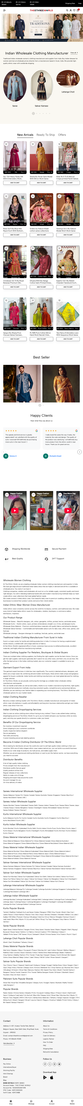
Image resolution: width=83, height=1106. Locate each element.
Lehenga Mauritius (73, 889)
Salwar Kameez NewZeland (50, 869)
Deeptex (54, 915)
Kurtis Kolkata (71, 831)
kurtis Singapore (50, 818)
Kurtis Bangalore (19, 831)
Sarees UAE (21, 797)
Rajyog (74, 930)
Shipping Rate (48, 1049)
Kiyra (29, 934)
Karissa (26, 917)
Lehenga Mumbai (9, 899)
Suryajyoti (27, 950)
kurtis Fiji (18, 818)
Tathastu (24, 942)
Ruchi (69, 934)
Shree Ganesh (55, 957)
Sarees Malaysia (8, 795)
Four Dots (52, 970)
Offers (62, 134)
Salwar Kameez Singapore (12, 869)
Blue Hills (15, 919)
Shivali (72, 919)
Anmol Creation (40, 932)
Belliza (66, 950)
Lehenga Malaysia (9, 889)
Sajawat (21, 965)
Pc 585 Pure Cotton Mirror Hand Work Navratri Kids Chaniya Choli (40, 334)
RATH (22, 998)
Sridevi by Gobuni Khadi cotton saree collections (39, 230)
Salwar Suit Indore (54, 877)
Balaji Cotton (24, 957)
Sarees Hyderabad (21, 805)
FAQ (44, 1045)
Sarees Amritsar (63, 808)
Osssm (72, 917)
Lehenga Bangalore (34, 902)
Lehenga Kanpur (20, 902)
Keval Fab (14, 983)
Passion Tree (29, 915)
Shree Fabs (23, 970)
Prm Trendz (30, 955)
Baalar (62, 953)
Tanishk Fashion (68, 970)
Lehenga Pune (59, 899)
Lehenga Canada (31, 889)
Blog (4, 1080)
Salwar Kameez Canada (44, 866)
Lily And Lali (28, 995)
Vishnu (69, 1000)
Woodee (61, 915)
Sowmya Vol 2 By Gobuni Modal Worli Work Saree (66, 230)
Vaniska (47, 915)
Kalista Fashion (18, 930)
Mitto (37, 919)
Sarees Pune (54, 805)
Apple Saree (7, 930)
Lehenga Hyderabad (23, 899)
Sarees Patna (64, 805)
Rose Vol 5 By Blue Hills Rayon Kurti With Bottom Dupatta (13, 230)
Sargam (70, 965)
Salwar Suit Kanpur (36, 879)
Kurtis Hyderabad (21, 828)
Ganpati (46, 955)
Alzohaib (65, 972)
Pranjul (34, 950)
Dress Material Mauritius (30, 843)
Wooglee (59, 917)
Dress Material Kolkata (11, 858)
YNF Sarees (23, 934)
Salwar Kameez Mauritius (31, 869)
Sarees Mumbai (8, 805)
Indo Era (41, 917)
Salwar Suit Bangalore (51, 879)
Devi (37, 915)
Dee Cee (70, 912)
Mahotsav (55, 932)
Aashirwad (28, 965)
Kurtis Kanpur (8, 831)
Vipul (74, 934)
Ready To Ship (46, 134)
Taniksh (6, 912)
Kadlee (5, 917)
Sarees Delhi (33, 805)
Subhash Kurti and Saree (25, 912)
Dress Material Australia (59, 841)
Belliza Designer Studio (45, 972)
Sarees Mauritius (67, 795)
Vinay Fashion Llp (57, 968)
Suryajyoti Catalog (43, 993)
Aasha (52, 983)
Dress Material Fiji (27, 841)
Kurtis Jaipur (71, 828)
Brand (5, 1077)
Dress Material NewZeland (49, 843)
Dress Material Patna (25, 854)
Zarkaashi (36, 934)
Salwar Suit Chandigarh (68, 879)
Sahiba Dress (57, 965)
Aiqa (9, 968)
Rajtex (58, 930)
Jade (31, 957)
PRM (49, 912)
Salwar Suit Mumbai (10, 877)
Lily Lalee (74, 915)
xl (15, 169)
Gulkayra (37, 965)
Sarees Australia (41, 795)
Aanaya (13, 1002)
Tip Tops (49, 919)
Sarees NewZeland (9, 797)
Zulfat (47, 957)
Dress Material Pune (10, 854)
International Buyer (9, 1067)
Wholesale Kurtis (9, 624)
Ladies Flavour (8, 915)
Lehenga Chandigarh (49, 902)
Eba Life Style (15, 975)
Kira (58, 934)
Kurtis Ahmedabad (46, 831)
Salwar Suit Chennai (57, 881)
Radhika (12, 912)
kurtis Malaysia (8, 818)
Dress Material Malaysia (11, 841)
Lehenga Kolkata (22, 904)
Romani (60, 950)
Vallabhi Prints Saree (10, 934)
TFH (48, 932)
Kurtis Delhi (32, 828)
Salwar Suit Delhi (40, 877)
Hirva (47, 917)
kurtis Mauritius (62, 818)
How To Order (48, 1042)
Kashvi (63, 934)
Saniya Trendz (15, 972)
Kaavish (24, 972)
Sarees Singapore (54, 795)
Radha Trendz (67, 983)
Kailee (37, 912)
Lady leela (19, 995)
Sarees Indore (43, 805)
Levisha (16, 953)
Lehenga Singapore (58, 889)
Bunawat (6, 932)
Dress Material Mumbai (11, 851)
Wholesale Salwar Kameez (12, 629)
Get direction (8, 1043)
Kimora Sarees (51, 934)
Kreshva (52, 1000)
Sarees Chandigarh (35, 808)
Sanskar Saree (49, 930)
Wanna (52, 917)
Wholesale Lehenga (10, 633)
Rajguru (46, 1000)
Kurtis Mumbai (8, 828)
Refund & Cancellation (51, 1052)
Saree (14, 106)
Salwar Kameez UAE (68, 869)
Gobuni (62, 932)
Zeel (10, 942)
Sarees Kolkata (8, 810)
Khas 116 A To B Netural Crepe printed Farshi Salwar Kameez (67, 178)
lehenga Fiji (21, 889)
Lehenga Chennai (35, 904)
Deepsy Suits (28, 968)
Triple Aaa (39, 955)
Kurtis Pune (52, 828)
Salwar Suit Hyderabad (26, 877)
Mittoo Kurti (7, 1000)
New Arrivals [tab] (25, 134)
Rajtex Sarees (8, 993)
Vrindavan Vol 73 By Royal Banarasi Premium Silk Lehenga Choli (13, 282)
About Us (46, 1026)
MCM (42, 957)
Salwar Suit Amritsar (28, 881)
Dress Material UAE (66, 843)
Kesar (30, 942)
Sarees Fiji (19, 795)
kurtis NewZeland (9, 820)
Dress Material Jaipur (41, 854)
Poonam (20, 917)
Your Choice (7, 965)
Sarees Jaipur (74, 805)
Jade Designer (8, 985)
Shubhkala (16, 942)
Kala (11, 953)
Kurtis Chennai (8, 833)
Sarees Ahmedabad (49, 808)
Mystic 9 (22, 919)
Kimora (36, 968)
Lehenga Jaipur (8, 902)
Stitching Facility (9, 1070)
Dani (75, 965)
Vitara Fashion (19, 915)
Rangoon (43, 912)
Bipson (72, 950)
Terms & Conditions (50, 1029)
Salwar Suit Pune (67, 877)
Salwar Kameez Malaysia (11, 866)
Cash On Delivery (49, 1036)
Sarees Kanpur (9, 808)
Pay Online (7, 1064)
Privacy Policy (48, 1032)
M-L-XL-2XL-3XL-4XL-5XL (14, 221)
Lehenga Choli (68, 92)
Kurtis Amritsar (59, 831)
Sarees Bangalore (21, 808)
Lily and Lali (30, 919)
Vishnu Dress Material (10, 957)
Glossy (36, 957)
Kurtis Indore (41, 828)
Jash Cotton (52, 950)
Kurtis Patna (61, 828)
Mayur (20, 950)
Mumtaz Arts (69, 968)
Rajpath (63, 930)
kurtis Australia (38, 818)
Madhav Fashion (19, 955)
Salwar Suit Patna (9, 879)
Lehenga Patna (71, 899)
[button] (3, 39)
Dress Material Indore (62, 851)
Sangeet (21, 1000)
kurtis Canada (27, 818)
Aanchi (39, 1000)
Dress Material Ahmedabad (50, 856)
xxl (19, 169)
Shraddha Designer (25, 983)
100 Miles (12, 917)
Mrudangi (33, 917)
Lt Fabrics (30, 932)
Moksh (67, 915)
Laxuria (33, 1000)
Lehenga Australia (45, 889)
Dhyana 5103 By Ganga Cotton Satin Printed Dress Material (40, 282)
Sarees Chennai (20, 810)
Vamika (5, 922)
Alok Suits (6, 950)
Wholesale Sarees (9, 621)
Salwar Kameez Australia (61, 866)
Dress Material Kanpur (57, 854)
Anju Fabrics (64, 919)
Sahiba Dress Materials (46, 953)
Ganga (56, 953)
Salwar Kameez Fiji (27, 866)
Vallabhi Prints (61, 1000)
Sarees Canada (29, 795)
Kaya (41, 915)
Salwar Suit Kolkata (42, 881)
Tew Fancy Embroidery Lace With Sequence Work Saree (67, 334)
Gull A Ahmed (62, 955)
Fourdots (6, 975)
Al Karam (15, 970)
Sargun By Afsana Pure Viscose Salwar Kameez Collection (12, 334)
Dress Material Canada (42, 841)
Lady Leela (6, 919)
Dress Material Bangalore (11, 856)
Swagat (49, 965)
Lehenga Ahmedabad (64, 902)
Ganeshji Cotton (31, 953)
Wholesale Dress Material (12, 626)
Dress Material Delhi (46, 851)
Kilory (14, 968)
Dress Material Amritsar (69, 856)
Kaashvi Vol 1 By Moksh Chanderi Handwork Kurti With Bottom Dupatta (66, 282)
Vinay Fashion (8, 955)
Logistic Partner (48, 1039)
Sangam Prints (29, 930)
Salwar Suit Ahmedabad (11, 881)
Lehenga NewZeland (11, 892)
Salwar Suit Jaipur (22, 879)
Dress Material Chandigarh (31, 856)
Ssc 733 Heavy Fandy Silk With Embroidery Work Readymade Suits (13, 178)
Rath (69, 930)
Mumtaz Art (42, 950)
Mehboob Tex (45, 968)
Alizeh (64, 912)
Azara (22, 953)
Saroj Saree (39, 930)
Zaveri (23, 975)
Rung (42, 919)
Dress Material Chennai (28, 858)
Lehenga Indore (47, 899)
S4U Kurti (28, 998)
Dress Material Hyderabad (29, 851)
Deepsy (53, 955)
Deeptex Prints (30, 993)
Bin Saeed (71, 955)
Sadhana (68, 953)
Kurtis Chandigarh (33, 831)
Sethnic (23, 932)
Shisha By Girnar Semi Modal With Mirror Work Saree (41, 178)
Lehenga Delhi (36, 899)
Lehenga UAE (24, 892)
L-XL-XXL (67, 169)
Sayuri (15, 965)
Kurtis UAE (20, 820)
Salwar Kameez (41, 106)
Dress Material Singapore (12, 843)
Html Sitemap (8, 1074)
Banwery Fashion (34, 970)
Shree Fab (6, 983)
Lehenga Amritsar (9, 904)
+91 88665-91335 (14, 1039)
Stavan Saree (14, 932)
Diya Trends (56, 912)
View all (73, 53)
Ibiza (64, 965)
